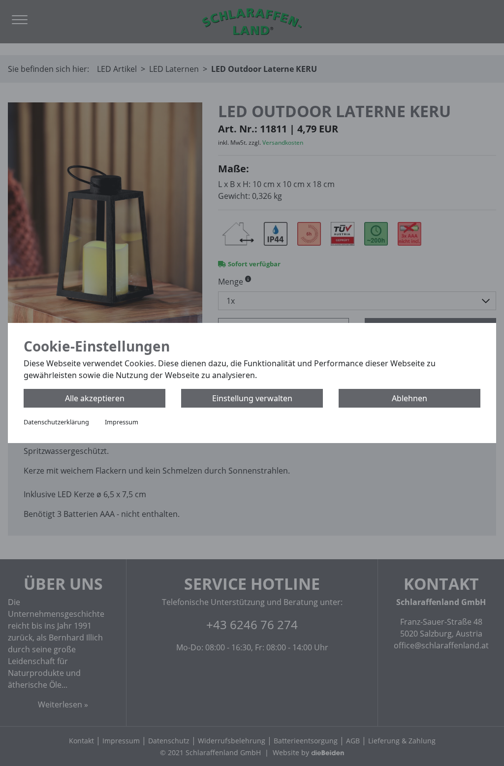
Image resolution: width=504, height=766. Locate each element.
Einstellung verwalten (252, 398)
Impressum (121, 422)
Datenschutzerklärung (56, 422)
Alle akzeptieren (95, 398)
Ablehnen (409, 398)
